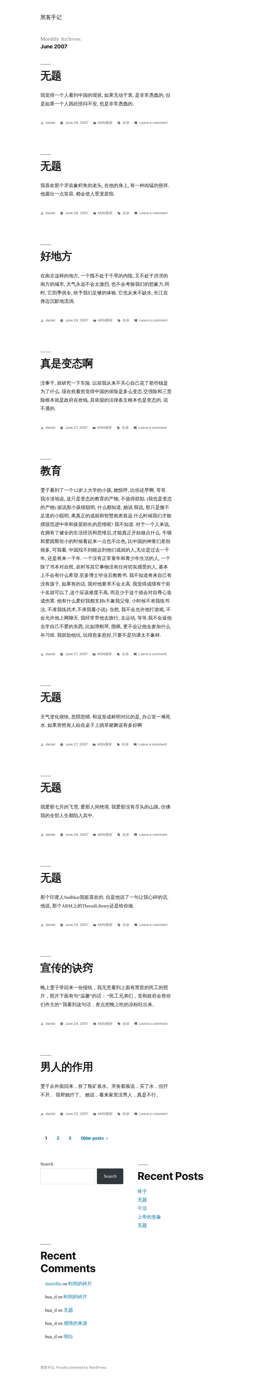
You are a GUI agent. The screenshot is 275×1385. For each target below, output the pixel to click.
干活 (142, 1208)
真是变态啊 (66, 363)
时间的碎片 (80, 1284)
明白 (68, 1337)
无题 (50, 75)
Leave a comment (153, 123)
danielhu (53, 1284)
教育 (50, 470)
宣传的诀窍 (66, 967)
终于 (142, 1191)
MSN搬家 (105, 123)
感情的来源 (75, 1323)
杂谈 (125, 123)
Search (46, 1164)
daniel (50, 123)
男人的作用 (66, 1066)
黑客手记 (50, 17)
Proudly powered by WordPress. (81, 1367)
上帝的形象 (149, 1217)
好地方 (56, 255)
